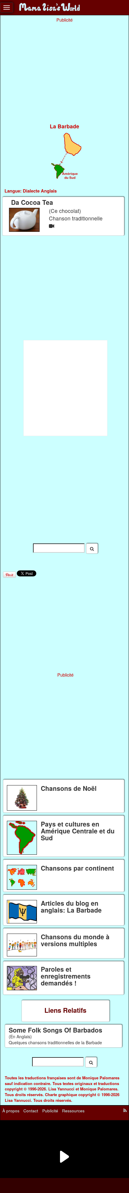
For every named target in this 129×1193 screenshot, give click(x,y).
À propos (11, 1111)
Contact (30, 1111)
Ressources (73, 1111)
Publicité (50, 1111)
